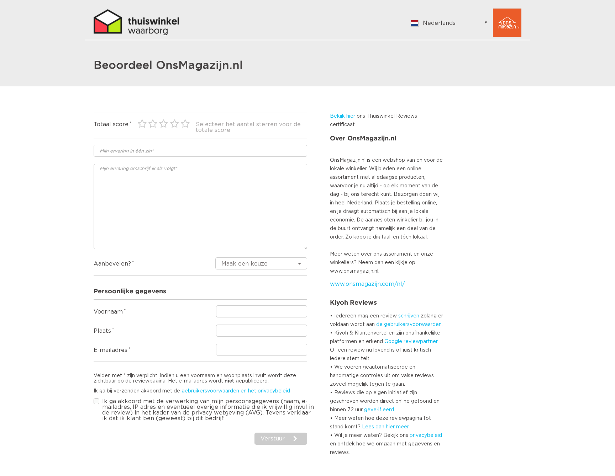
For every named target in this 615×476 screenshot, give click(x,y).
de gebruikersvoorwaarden (409, 324)
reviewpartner (420, 341)
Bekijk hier (342, 116)
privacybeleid (426, 435)
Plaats (102, 331)
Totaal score (111, 124)
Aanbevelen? (112, 264)
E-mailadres (110, 350)
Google (393, 341)
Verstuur (273, 439)
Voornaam (108, 312)
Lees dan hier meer (385, 426)
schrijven (408, 316)
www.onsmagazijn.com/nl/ (367, 284)
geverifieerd (379, 409)
